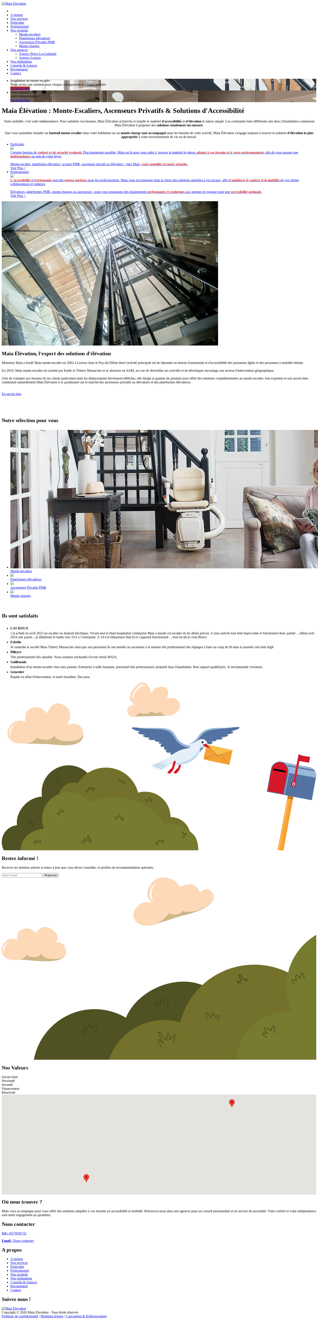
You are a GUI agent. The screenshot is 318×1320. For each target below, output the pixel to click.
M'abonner (50, 875)
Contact (15, 73)
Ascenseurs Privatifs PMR (37, 42)
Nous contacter (18, 1241)
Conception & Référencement (86, 1316)
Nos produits (19, 30)
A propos (16, 15)
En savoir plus (11, 394)
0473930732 (14, 1233)
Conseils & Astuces (23, 65)
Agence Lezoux (30, 57)
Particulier (17, 22)
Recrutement (19, 69)
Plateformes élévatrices (34, 38)
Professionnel (19, 26)
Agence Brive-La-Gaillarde (37, 54)
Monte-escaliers (29, 34)
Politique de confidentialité (20, 1316)
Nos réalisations (21, 61)
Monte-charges (29, 46)
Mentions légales (51, 1316)
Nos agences (19, 50)
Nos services (19, 19)
